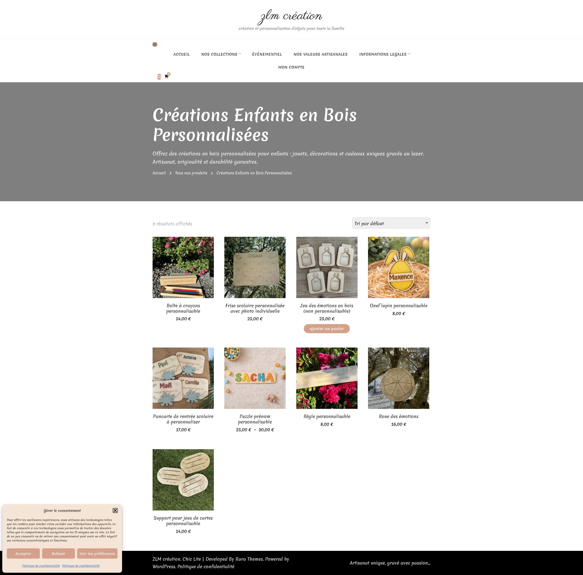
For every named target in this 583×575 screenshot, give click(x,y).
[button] (115, 510)
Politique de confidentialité (41, 566)
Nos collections (219, 54)
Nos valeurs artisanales (321, 54)
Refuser (58, 553)
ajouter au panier (327, 328)
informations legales (383, 54)
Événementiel (267, 54)
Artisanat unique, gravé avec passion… (390, 563)
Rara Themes (249, 559)
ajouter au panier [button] (183, 270)
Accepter (23, 553)
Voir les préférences (97, 553)
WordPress (164, 566)
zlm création (291, 16)
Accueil (182, 54)
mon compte (291, 67)
